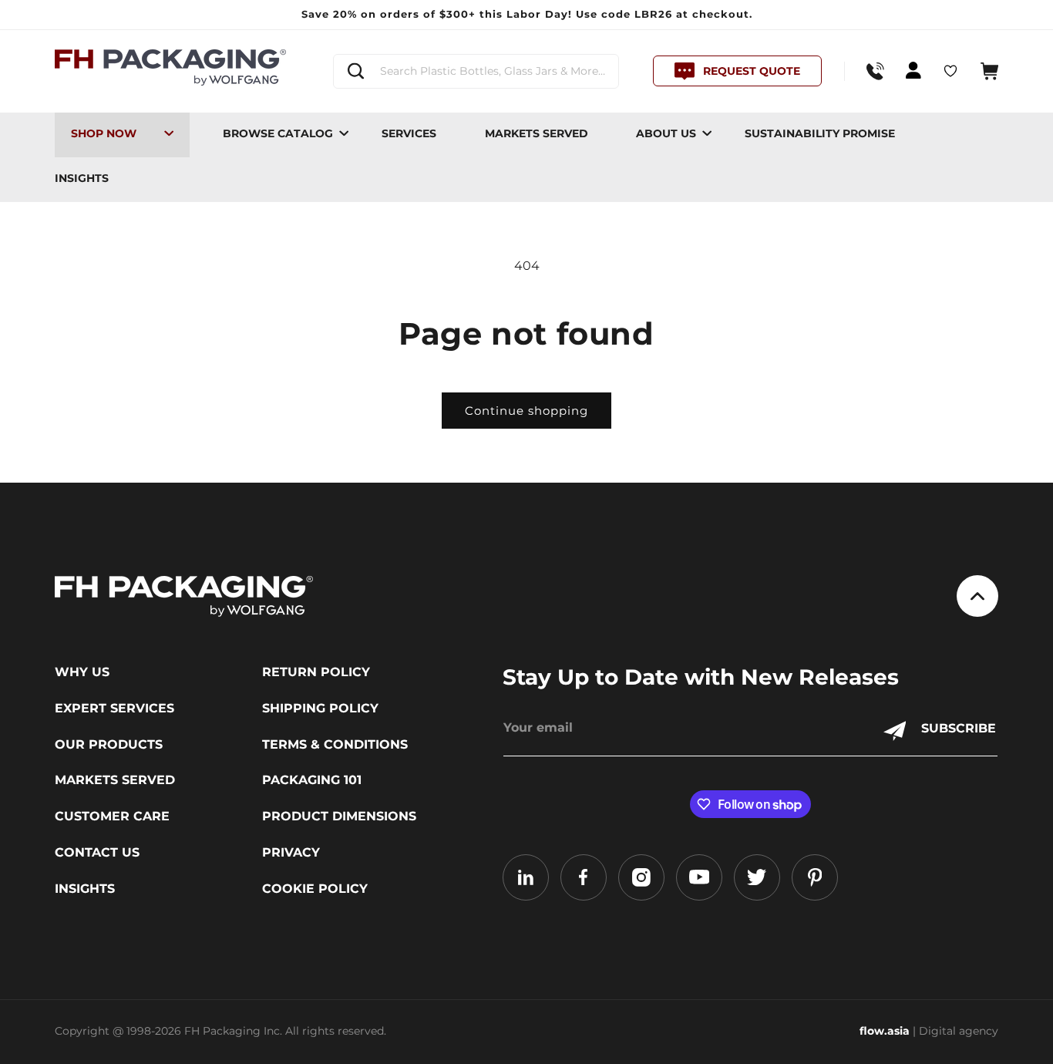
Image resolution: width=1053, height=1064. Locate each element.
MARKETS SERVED (536, 133)
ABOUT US (666, 133)
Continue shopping (526, 410)
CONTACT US (97, 853)
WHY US (82, 672)
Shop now (103, 133)
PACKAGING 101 (312, 780)
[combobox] (476, 71)
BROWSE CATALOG (278, 133)
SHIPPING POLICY (320, 708)
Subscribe (958, 728)
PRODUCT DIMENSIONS (339, 816)
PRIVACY (291, 853)
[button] (989, 71)
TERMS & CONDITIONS (335, 745)
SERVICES (409, 133)
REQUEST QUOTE (751, 71)
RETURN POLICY (316, 672)
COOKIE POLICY (315, 889)
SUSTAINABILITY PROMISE (820, 133)
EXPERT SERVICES (114, 708)
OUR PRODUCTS (109, 745)
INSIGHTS (82, 178)
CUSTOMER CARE (112, 816)
